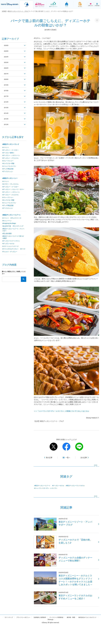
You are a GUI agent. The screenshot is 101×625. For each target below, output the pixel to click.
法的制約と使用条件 (40, 617)
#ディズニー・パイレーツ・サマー (13, 189)
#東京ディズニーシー (10, 178)
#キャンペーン (7, 221)
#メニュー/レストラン (9, 166)
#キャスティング (18, 226)
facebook (66, 447)
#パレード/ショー (7, 161)
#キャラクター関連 (8, 163)
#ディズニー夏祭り (8, 153)
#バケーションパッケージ (10, 246)
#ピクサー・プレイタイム (10, 184)
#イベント (5, 147)
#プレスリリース (16, 218)
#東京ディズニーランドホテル (75, 485)
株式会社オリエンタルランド (87, 617)
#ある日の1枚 (6, 226)
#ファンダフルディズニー (10, 249)
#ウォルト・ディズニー (9, 251)
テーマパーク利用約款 (56, 617)
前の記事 (49, 457)
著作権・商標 (71, 617)
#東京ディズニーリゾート (42, 485)
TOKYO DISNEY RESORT (10, 4)
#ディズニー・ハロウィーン (11, 155)
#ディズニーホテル (58, 485)
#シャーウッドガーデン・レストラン (45, 488)
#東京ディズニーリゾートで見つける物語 (13, 237)
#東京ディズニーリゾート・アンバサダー (13, 230)
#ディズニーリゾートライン (11, 241)
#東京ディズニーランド (10, 144)
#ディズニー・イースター (10, 150)
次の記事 (83, 457)
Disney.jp (50, 619)
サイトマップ (9, 617)
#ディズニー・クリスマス (10, 158)
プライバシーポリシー (23, 617)
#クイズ (22, 249)
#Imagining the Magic (9, 223)
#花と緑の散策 (7, 233)
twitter (54, 447)
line (79, 447)
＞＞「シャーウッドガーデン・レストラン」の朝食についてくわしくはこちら (61, 411)
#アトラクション (7, 171)
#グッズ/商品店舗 (7, 169)
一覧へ (67, 457)
